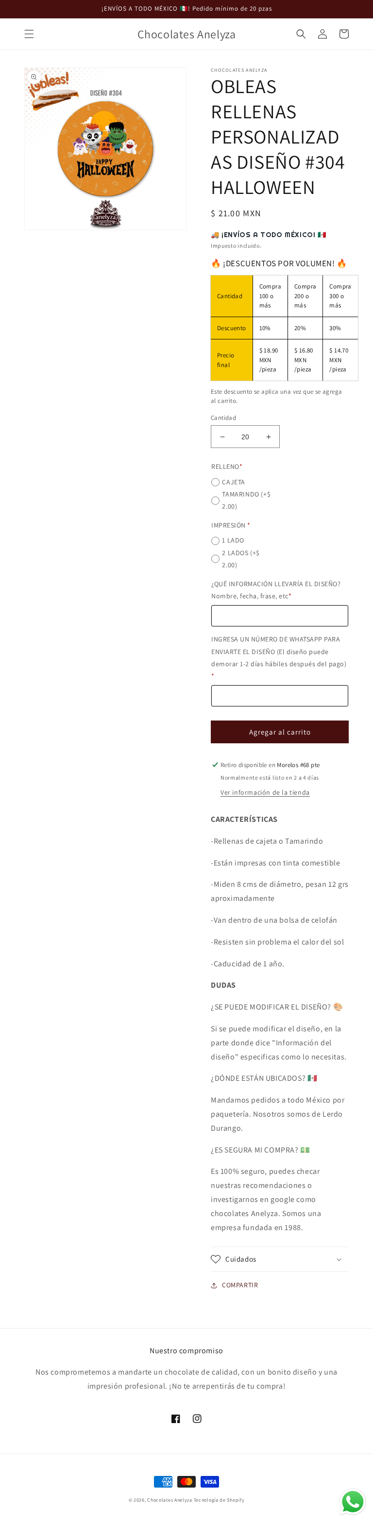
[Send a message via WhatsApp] (353, 1502)
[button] (29, 34)
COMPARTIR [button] (240, 1285)
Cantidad (223, 418)
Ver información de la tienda (265, 792)
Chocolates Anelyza (169, 1500)
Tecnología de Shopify (219, 1500)
